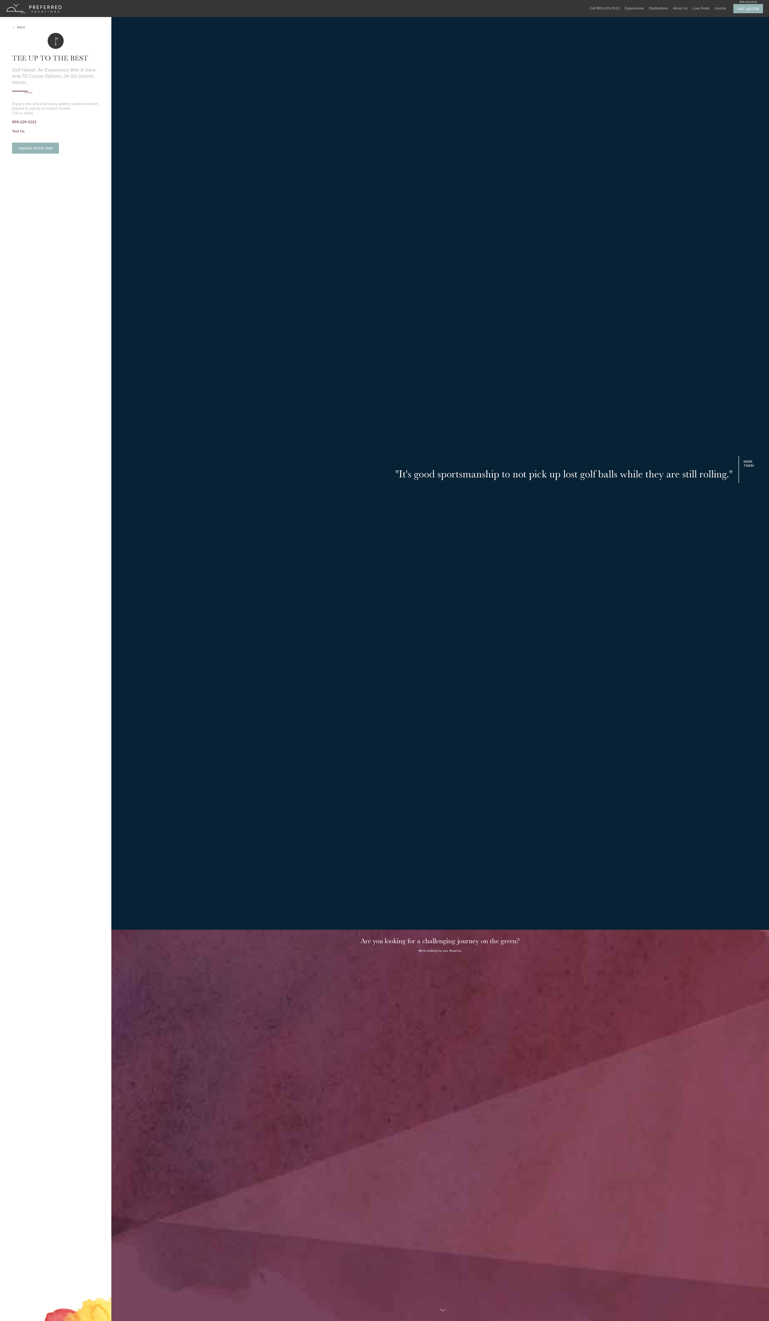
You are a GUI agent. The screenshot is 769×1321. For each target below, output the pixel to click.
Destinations (658, 8)
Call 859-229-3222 (605, 8)
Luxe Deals (701, 8)
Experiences (634, 8)
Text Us (18, 131)
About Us (680, 8)
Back (20, 27)
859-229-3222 (748, 2)
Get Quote (748, 8)
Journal (720, 8)
